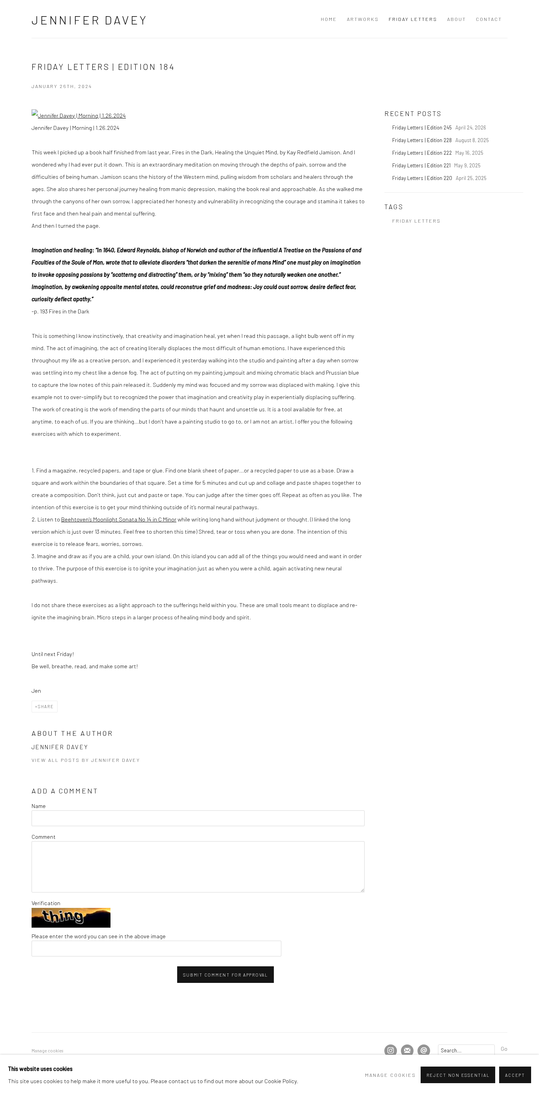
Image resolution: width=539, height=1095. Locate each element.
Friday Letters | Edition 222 (422, 153)
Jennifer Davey (90, 20)
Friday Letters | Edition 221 (422, 165)
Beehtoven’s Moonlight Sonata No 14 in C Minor (118, 519)
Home (329, 19)
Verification (46, 902)
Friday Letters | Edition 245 (422, 127)
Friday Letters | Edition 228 (422, 140)
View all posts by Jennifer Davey (86, 760)
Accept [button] (515, 1075)
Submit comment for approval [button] (225, 974)
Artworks (363, 19)
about (456, 19)
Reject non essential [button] (458, 1075)
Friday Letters (413, 19)
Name (39, 805)
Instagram (390, 1050)
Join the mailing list (407, 1050)
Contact (489, 19)
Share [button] (46, 706)
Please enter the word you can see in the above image (99, 935)
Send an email (423, 1050)
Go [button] (504, 1048)
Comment (44, 836)
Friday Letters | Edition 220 (422, 178)
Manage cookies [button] (47, 1050)
